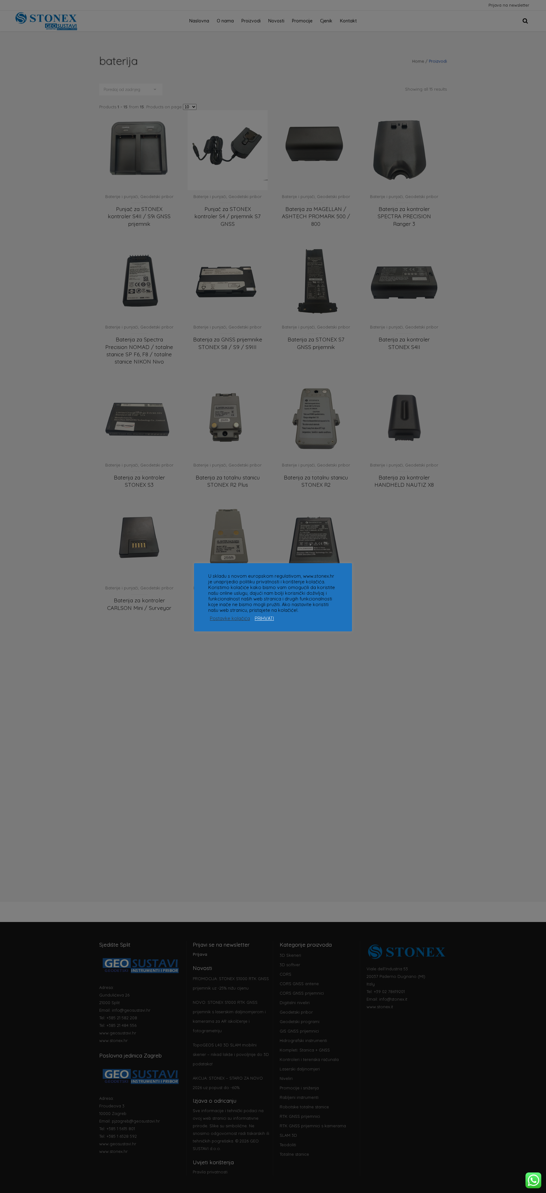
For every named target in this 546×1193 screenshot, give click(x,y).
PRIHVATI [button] (264, 618)
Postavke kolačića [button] (230, 618)
